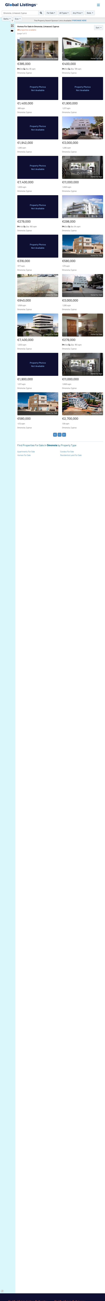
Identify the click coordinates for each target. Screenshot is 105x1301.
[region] (7, 651)
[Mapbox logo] (2, 1291)
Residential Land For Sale (71, 455)
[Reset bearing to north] (12, 21)
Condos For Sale (67, 451)
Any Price (77, 13)
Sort (98, 27)
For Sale (50, 13)
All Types (63, 13)
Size (17, 18)
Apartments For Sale (26, 451)
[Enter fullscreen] (12, 26)
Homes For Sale (24, 455)
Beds (89, 13)
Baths (6, 18)
